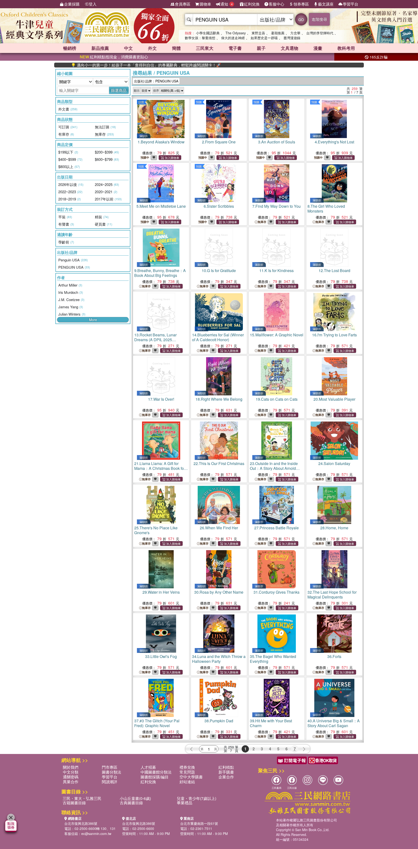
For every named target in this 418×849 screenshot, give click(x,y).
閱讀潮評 (109, 781)
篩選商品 (119, 90)
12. (334, 270)
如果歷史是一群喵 (264, 37)
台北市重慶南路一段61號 (199, 823)
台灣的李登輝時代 (319, 32)
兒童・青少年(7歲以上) (196, 798)
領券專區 (301, 4)
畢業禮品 (184, 802)
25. (156, 530)
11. (276, 270)
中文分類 (70, 772)
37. (156, 723)
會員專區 (182, 4)
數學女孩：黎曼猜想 (200, 37)
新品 (100, 48)
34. (219, 659)
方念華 (295, 32)
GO (301, 19)
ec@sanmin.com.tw (96, 833)
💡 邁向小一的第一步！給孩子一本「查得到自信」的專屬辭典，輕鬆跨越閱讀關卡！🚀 (122, 65)
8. (326, 208)
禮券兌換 (187, 767)
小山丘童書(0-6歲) (135, 798)
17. (161, 399)
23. (274, 471)
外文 (152, 48)
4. (334, 142)
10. (219, 270)
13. (155, 339)
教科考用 (346, 48)
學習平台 (350, 4)
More (93, 319)
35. (273, 659)
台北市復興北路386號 (80, 823)
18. (218, 399)
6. (219, 206)
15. (276, 335)
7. (276, 206)
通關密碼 (70, 777)
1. (161, 142)
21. (159, 468)
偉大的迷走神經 (233, 37)
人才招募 (148, 767)
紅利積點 (226, 767)
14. (218, 337)
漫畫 (318, 48)
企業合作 (226, 777)
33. (161, 656)
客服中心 (276, 4)
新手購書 (226, 772)
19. (277, 399)
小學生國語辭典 (208, 32)
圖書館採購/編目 (155, 777)
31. (276, 592)
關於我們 (70, 767)
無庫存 (262, 222)
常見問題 (187, 772)
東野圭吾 (258, 32)
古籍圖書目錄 (74, 802)
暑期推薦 (277, 32)
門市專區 (109, 767)
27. (276, 528)
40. (333, 723)
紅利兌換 (252, 4)
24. (334, 463)
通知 (226, 4)
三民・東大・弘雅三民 (82, 798)
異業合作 (70, 781)
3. (276, 142)
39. (271, 723)
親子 (261, 48)
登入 (93, 4)
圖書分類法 (111, 772)
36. (334, 656)
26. (219, 528)
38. (218, 720)
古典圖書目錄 (131, 802)
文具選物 (289, 48)
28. (334, 528)
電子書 (235, 48)
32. (332, 594)
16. (334, 335)
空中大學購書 (191, 777)
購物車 (205, 4)
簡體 (176, 48)
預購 (141, 102)
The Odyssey (235, 32)
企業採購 (72, 4)
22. (219, 463)
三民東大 (204, 48)
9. (160, 273)
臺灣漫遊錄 (292, 37)
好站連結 (187, 781)
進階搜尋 (319, 19)
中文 (128, 48)
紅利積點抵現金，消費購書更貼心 (114, 56)
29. (161, 592)
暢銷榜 (69, 48)
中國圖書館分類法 (156, 772)
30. (218, 592)
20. (334, 399)
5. (161, 206)
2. (219, 142)
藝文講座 (326, 4)
